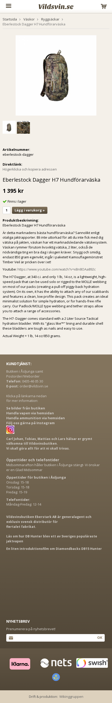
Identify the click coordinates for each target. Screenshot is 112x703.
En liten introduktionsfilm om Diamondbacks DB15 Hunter (54, 548)
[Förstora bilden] (56, 75)
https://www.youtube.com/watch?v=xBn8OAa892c (56, 269)
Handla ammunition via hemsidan (35, 418)
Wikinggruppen (71, 696)
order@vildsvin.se (34, 386)
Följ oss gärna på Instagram (30, 423)
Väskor (29, 19)
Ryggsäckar (50, 19)
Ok (99, 637)
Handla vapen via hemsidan (30, 413)
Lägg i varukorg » (30, 210)
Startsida (10, 19)
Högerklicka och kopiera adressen (30, 169)
